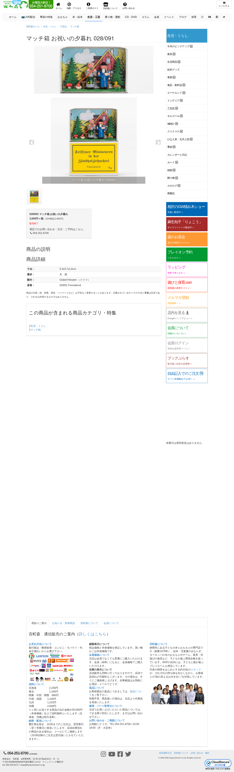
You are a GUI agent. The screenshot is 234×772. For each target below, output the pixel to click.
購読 (207, 753)
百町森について (89, 623)
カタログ (172, 185)
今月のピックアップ (178, 46)
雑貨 (169, 170)
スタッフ (196, 669)
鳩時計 (171, 123)
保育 (193, 17)
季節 (169, 147)
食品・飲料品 (174, 85)
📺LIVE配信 (28, 17)
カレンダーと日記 (177, 154)
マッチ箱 (74, 26)
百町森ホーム (33, 26)
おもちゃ (62, 17)
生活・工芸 (93, 17)
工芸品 (63, 26)
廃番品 (171, 193)
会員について (111, 623)
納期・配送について (40, 720)
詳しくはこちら (92, 633)
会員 (156, 17)
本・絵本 (77, 17)
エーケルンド (174, 92)
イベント (169, 17)
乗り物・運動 (112, 17)
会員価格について (99, 655)
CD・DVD (131, 17)
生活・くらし (50, 26)
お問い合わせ (197, 753)
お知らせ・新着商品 (63, 623)
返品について (96, 687)
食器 (169, 77)
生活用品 (172, 61)
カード (171, 162)
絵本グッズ (173, 69)
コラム (145, 17)
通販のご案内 (39, 623)
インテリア (173, 100)
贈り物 (171, 178)
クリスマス (173, 131)
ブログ (183, 17)
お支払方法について (40, 644)
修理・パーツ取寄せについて (105, 706)
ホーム (13, 17)
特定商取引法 (165, 753)
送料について (36, 684)
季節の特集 (46, 17)
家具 (169, 54)
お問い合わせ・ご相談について (107, 720)
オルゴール (173, 116)
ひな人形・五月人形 (178, 139)
